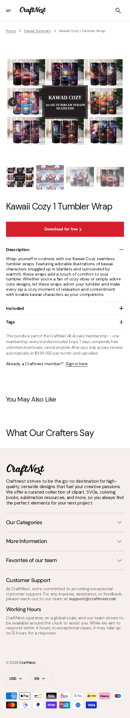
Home (11, 31)
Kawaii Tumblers (37, 31)
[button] (12, 10)
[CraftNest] (33, 10)
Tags (10, 322)
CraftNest (27, 662)
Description (18, 249)
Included (15, 308)
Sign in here (77, 363)
